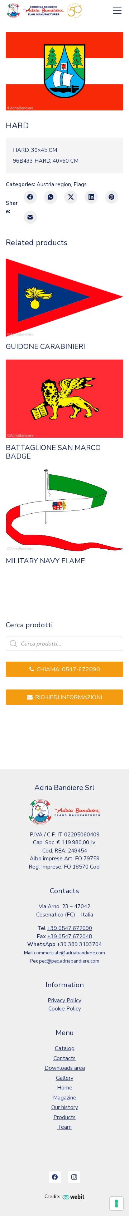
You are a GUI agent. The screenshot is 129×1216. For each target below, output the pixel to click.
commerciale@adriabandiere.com (69, 953)
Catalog (65, 1048)
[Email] (30, 217)
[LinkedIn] (91, 197)
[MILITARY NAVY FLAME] (64, 510)
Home (64, 1087)
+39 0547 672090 (69, 928)
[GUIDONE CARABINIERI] (64, 297)
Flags (80, 184)
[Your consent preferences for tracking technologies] (116, 1203)
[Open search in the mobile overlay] (64, 644)
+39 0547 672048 (69, 936)
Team (64, 1127)
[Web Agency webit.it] (73, 1196)
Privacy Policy (64, 1000)
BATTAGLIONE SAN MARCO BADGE (53, 452)
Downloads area (64, 1068)
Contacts (64, 1058)
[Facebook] (30, 197)
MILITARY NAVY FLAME (45, 561)
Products (64, 1117)
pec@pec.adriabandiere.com (69, 961)
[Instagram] (74, 1177)
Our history (64, 1107)
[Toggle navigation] (117, 11)
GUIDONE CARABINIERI (45, 346)
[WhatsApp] (50, 197)
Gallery (64, 1078)
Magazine (64, 1097)
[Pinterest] (111, 197)
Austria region (54, 184)
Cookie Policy (64, 1008)
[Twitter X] (70, 197)
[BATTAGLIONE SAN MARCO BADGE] (64, 399)
